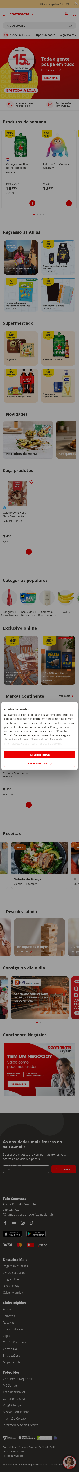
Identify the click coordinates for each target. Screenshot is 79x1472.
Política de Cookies (50, 743)
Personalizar (37, 763)
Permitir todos (39, 754)
